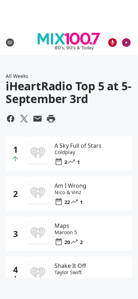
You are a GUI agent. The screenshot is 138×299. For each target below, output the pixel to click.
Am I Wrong (70, 185)
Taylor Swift (68, 272)
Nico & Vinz (67, 192)
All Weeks (17, 76)
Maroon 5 (65, 232)
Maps (61, 225)
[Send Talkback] (112, 42)
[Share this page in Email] (37, 119)
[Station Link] (69, 42)
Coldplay (64, 152)
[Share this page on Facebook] (11, 119)
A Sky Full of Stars (78, 145)
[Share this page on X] (24, 119)
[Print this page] (51, 119)
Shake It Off (70, 265)
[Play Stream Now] (126, 42)
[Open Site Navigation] (10, 42)
